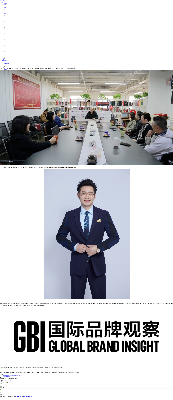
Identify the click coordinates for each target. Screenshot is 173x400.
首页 (3, 2)
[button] (88, 7)
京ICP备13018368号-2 (18, 396)
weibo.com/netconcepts (3, 385)
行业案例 (3, 58)
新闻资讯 (3, 59)
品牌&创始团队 (4, 3)
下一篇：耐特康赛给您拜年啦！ (5, 376)
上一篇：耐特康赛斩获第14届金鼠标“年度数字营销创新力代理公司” (11, 375)
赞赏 (2, 374)
